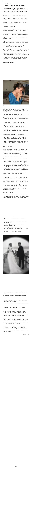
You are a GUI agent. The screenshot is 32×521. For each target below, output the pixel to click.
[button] (16, 92)
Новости (10, 3)
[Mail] (2, 1)
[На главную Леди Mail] (4, 1)
